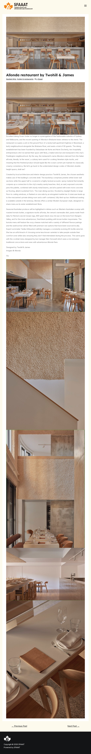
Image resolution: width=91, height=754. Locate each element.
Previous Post (19, 726)
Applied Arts (11, 79)
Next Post (73, 726)
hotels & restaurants (25, 79)
